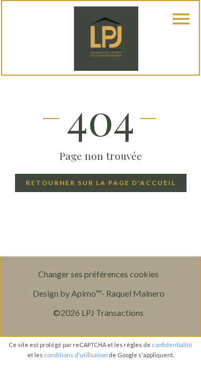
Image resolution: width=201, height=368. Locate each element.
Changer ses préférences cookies (98, 274)
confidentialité (172, 344)
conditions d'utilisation (76, 354)
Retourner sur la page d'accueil (101, 183)
